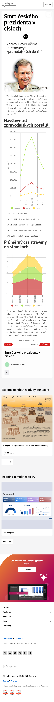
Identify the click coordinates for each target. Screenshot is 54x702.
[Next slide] (10, 462)
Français (33, 643)
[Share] (7, 372)
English (5, 643)
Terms (6, 681)
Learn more (27, 570)
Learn (5, 621)
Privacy (14, 681)
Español (26, 643)
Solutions (7, 616)
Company (7, 625)
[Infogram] (9, 4)
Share (9, 344)
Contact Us (7, 638)
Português (19, 643)
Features (7, 612)
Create (6, 607)
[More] (48, 14)
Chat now (19, 638)
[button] (17, 208)
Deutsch (12, 643)
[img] (27, 287)
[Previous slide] (4, 462)
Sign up (48, 5)
